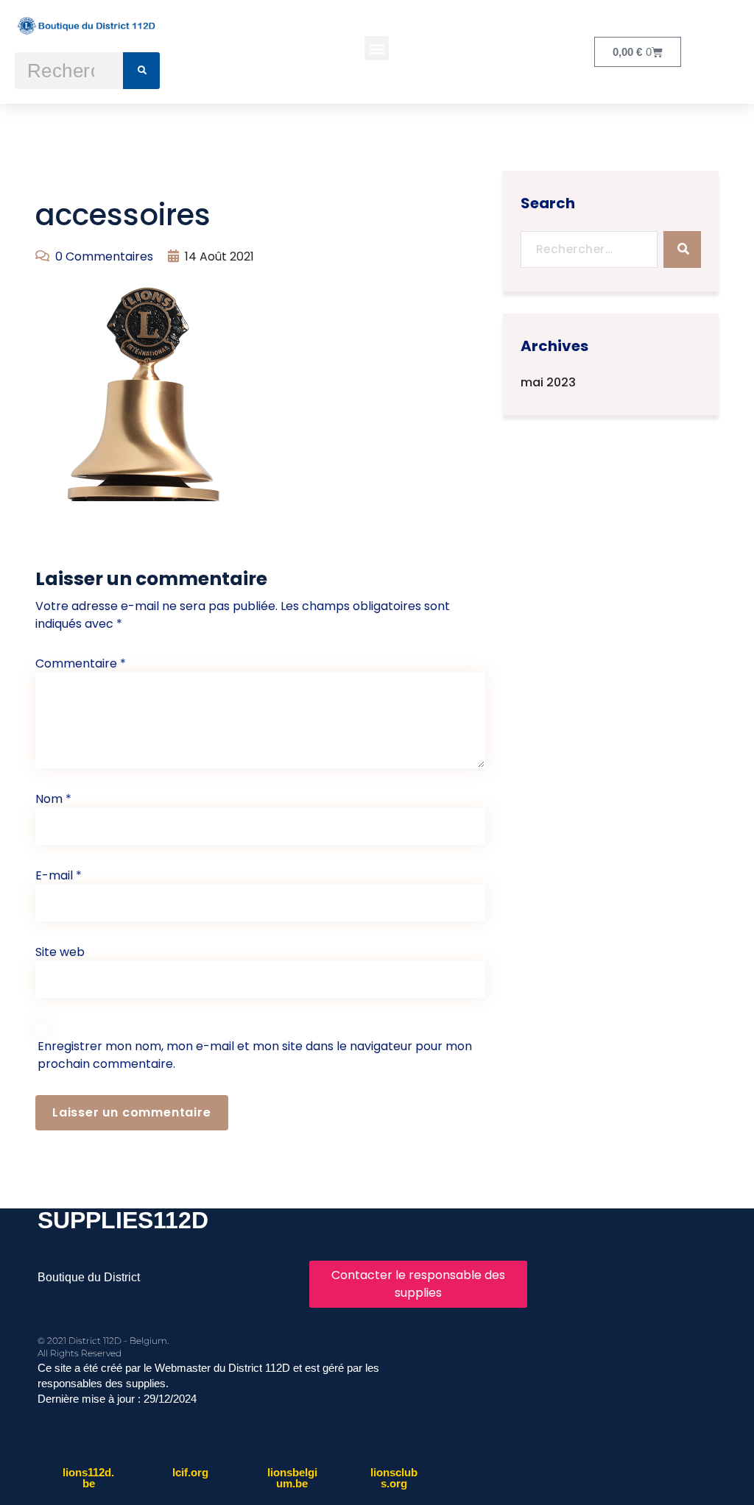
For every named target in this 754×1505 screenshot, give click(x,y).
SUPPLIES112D (123, 1220)
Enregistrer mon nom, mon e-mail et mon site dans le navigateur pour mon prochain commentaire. (255, 1055)
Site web (60, 951)
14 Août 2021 (219, 256)
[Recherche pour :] (589, 249)
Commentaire (80, 663)
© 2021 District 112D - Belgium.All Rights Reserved (103, 1347)
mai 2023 (548, 382)
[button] (376, 48)
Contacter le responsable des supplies (418, 1284)
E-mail (58, 875)
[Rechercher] (141, 70)
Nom (53, 798)
